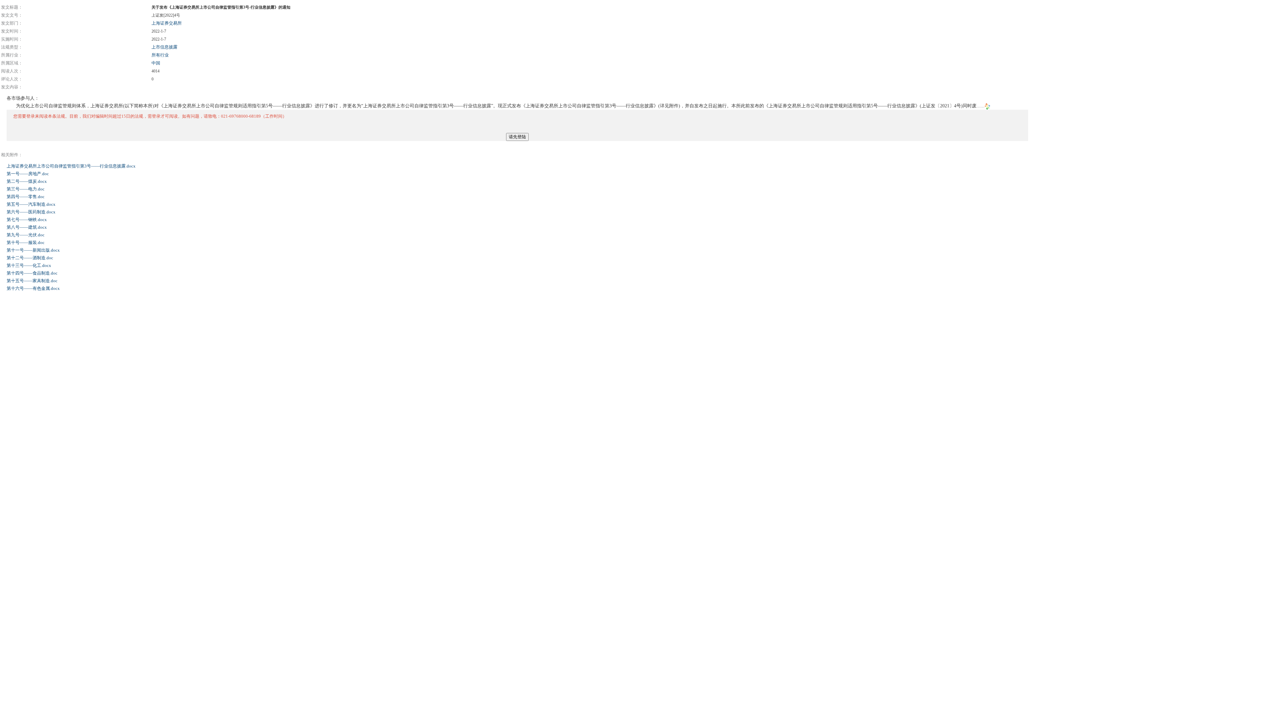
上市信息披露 (164, 47)
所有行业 (160, 55)
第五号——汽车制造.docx (31, 204)
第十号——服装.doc (26, 242)
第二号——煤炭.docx (27, 181)
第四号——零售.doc (26, 196)
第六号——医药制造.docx (31, 211)
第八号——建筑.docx (27, 227)
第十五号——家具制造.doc (32, 280)
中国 (156, 62)
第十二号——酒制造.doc (30, 257)
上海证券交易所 (167, 23)
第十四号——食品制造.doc (32, 273)
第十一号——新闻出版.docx (34, 250)
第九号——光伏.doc (26, 234)
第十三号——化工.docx (29, 265)
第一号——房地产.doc (28, 173)
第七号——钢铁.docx (27, 219)
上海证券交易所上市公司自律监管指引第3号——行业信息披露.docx (72, 166)
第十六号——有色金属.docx (34, 288)
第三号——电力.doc (26, 188)
